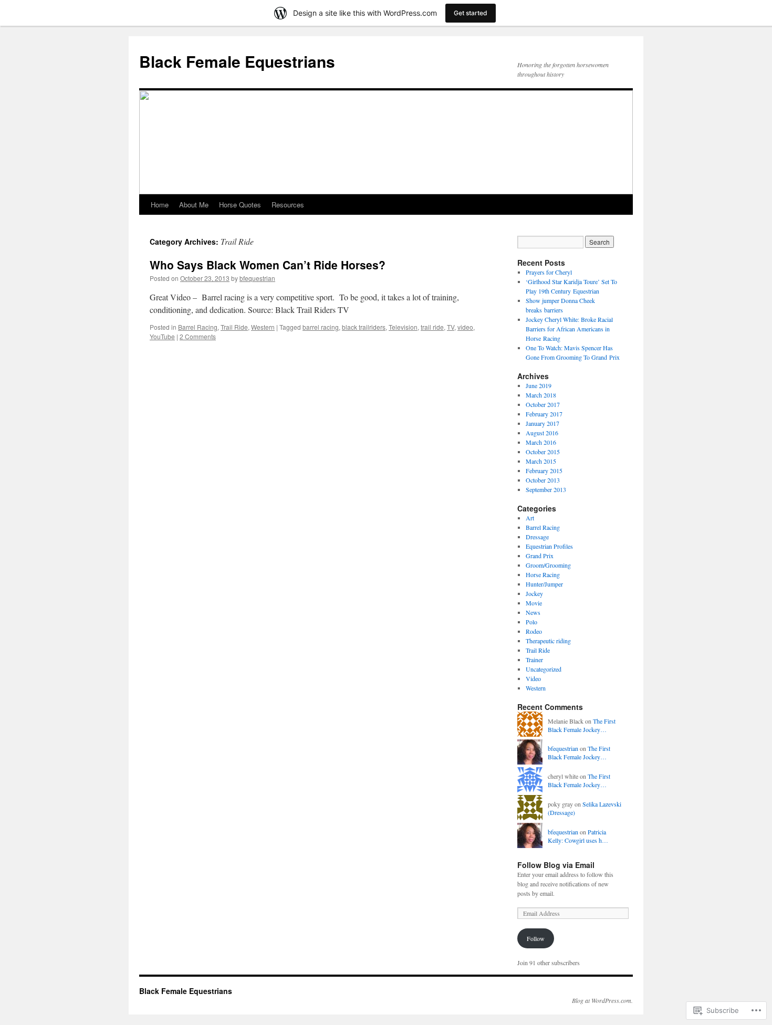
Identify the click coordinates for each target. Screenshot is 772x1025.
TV (450, 326)
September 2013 (546, 489)
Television (403, 326)
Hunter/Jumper (544, 584)
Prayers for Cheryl (549, 272)
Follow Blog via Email (555, 865)
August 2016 (542, 432)
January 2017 (542, 423)
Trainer (534, 659)
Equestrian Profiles (549, 546)
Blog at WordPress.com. (602, 1000)
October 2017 (543, 404)
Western (263, 326)
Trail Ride (234, 326)
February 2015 (544, 470)
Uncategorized (543, 669)
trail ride (432, 326)
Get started (470, 13)
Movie (534, 603)
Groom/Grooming (548, 565)
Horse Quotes (240, 205)
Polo (531, 622)
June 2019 (538, 385)
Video (533, 678)
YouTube (162, 336)
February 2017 (544, 414)
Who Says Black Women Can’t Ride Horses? (267, 265)
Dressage (537, 536)
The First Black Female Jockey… (581, 725)
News (533, 612)
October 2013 (543, 480)
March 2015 (541, 461)
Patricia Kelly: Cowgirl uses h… (578, 836)
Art (530, 518)
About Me (193, 205)
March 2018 (541, 395)
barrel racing (320, 326)
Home (160, 205)
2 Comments (198, 336)
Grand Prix (540, 555)
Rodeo (534, 631)
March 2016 (541, 442)
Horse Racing (543, 574)
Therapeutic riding (548, 640)
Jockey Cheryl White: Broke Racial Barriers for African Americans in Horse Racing (569, 328)
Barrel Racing (197, 326)
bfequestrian (257, 278)
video (465, 326)
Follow (536, 938)
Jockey (534, 593)
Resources (288, 205)
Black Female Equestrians (237, 61)
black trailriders (363, 326)
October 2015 (543, 451)
